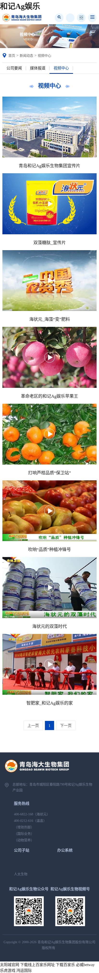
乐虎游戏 (7, 970)
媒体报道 (37, 68)
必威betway (85, 965)
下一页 (66, 726)
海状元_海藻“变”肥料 (49, 319)
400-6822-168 (23, 814)
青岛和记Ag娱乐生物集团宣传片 (49, 165)
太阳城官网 (9, 965)
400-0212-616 (23, 821)
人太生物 (20, 874)
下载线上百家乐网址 (37, 965)
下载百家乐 (65, 965)
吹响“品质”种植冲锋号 (49, 549)
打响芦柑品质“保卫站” (49, 473)
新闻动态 (26, 55)
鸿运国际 (24, 970)
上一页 (33, 726)
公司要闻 (14, 68)
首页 (11, 55)
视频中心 (44, 55)
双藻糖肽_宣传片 (49, 242)
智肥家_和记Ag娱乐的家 (49, 703)
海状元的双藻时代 (49, 626)
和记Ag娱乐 (20, 6)
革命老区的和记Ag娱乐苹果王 (49, 396)
